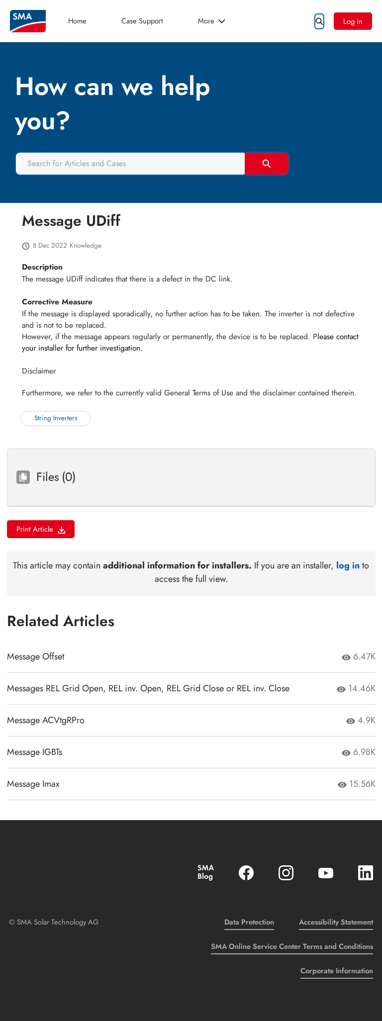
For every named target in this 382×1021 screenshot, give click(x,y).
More (206, 20)
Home (77, 20)
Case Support (142, 20)
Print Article (34, 529)
